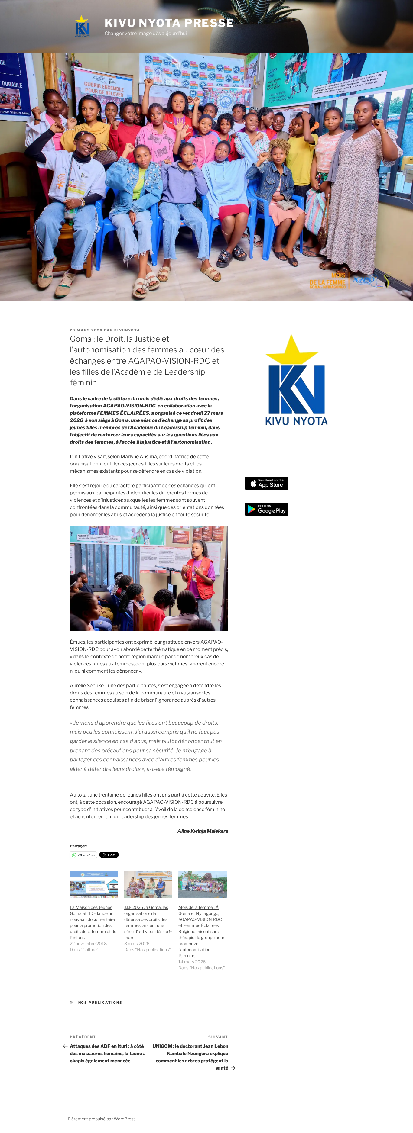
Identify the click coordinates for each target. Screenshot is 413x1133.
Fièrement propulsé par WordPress (101, 1118)
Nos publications (100, 1002)
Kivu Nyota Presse (170, 23)
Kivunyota (127, 330)
